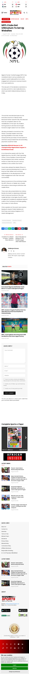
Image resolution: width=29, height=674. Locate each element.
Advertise (3, 531)
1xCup (22, 19)
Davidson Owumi (17, 220)
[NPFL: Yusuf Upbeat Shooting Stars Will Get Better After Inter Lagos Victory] (14, 325)
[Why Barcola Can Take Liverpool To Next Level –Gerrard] (6, 497)
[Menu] (4, 12)
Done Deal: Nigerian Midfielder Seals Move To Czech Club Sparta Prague (12, 287)
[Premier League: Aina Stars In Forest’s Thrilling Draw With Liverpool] (6, 506)
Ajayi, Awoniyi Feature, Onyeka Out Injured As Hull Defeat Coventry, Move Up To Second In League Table (19, 478)
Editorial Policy (5, 543)
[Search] (24, 12)
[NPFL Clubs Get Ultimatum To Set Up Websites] (14, 64)
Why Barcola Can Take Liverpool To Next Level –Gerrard (17, 497)
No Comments (6, 35)
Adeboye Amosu (13, 248)
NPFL (14, 222)
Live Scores (6, 19)
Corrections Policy (6, 546)
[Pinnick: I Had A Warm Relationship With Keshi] (6, 470)
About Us (3, 526)
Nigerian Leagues (6, 22)
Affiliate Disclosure (6, 548)
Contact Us (4, 529)
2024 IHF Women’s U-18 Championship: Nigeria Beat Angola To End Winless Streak (13, 147)
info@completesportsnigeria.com (12, 603)
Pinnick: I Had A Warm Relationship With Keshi (17, 468)
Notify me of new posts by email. (13, 388)
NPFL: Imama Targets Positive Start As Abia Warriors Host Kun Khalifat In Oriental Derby (13, 311)
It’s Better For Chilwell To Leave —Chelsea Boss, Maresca (7, 238)
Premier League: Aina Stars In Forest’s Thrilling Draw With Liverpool (19, 506)
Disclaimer (4, 538)
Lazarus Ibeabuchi (7, 222)
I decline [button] (14, 668)
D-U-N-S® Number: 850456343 (9, 553)
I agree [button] (14, 665)
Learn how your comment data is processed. (14, 399)
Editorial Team (5, 536)
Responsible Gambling (7, 550)
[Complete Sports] (15, 12)
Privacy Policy (4, 541)
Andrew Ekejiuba (6, 220)
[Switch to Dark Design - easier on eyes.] (27, 12)
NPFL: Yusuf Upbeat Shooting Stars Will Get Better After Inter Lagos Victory (13, 335)
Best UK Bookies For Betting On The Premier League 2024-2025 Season (21, 239)
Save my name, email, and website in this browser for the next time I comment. (14, 380)
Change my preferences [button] (14, 671)
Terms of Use (4, 534)
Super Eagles (15, 19)
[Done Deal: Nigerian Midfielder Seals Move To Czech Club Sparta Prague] (14, 277)
